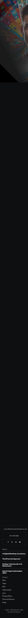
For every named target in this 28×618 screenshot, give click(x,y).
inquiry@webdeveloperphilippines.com (15, 529)
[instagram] (16, 542)
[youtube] (19, 542)
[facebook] (8, 542)
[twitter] (12, 542)
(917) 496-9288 (14, 536)
